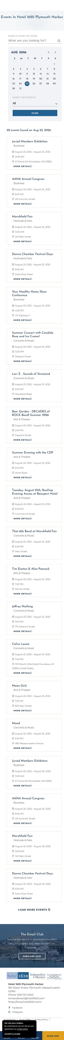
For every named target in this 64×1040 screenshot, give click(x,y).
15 (54, 74)
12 (34, 74)
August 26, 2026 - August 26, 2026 (32, 771)
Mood (16, 723)
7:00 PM (18, 584)
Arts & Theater (22, 419)
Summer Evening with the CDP (32, 452)
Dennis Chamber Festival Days (32, 254)
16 (14, 79)
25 (27, 84)
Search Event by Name (23, 36)
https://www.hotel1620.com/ (24, 1002)
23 (13, 84)
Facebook (17, 1007)
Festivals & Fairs (23, 220)
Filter (35, 113)
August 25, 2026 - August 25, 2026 (32, 152)
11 (27, 74)
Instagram (17, 1012)
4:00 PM (19, 310)
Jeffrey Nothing (22, 606)
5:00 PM (18, 430)
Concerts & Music (24, 340)
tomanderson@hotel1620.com (26, 998)
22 (54, 79)
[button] (32, 956)
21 (48, 79)
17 (20, 79)
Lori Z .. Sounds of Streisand (31, 374)
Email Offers (25, 1019)
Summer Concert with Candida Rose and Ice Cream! (32, 334)
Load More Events (34, 909)
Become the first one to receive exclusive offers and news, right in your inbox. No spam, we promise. (32, 943)
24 (20, 84)
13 (41, 74)
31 (20, 88)
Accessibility (10, 1019)
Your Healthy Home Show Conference (29, 293)
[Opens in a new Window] (45, 976)
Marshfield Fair (22, 216)
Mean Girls (19, 685)
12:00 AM (19, 156)
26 (34, 84)
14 (48, 74)
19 (34, 79)
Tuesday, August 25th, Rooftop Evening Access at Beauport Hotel (34, 492)
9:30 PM (18, 738)
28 (47, 84)
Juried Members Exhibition (29, 141)
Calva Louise (20, 644)
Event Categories (24, 97)
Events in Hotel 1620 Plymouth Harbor (32, 17)
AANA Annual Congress (28, 179)
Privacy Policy (41, 1019)
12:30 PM (19, 351)
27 (40, 84)
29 (54, 84)
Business (19, 145)
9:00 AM (19, 194)
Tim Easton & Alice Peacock (30, 568)
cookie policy (22, 1029)
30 (13, 88)
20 (40, 79)
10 (20, 74)
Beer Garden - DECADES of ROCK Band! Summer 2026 (31, 413)
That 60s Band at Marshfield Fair (34, 531)
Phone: (34, 993)
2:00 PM (18, 389)
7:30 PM (18, 701)
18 (27, 79)
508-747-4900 (25, 994)
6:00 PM (19, 468)
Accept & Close (12, 1034)
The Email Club (32, 934)
